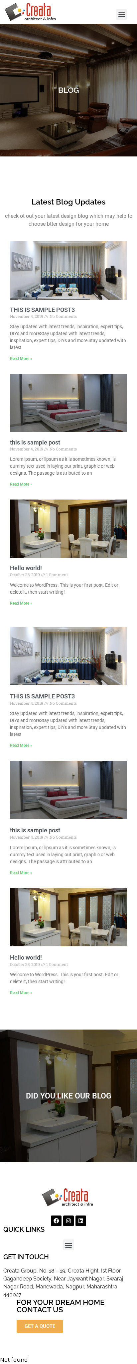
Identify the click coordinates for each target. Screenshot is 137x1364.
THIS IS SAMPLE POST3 (42, 309)
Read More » (21, 358)
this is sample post (35, 442)
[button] (121, 14)
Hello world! (26, 567)
